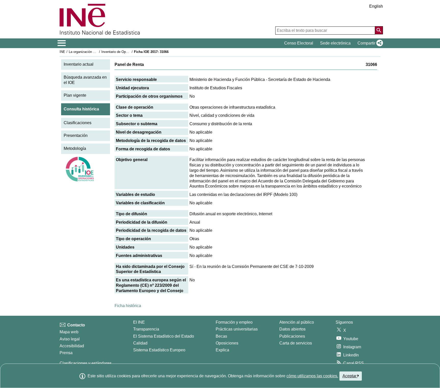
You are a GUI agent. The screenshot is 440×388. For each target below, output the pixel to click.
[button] (369, 43)
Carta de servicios (295, 343)
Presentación (76, 135)
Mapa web (69, 332)
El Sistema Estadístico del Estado (163, 336)
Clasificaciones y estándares (86, 363)
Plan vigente (75, 95)
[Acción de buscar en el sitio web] (379, 30)
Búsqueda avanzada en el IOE (85, 80)
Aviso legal (70, 339)
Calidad (140, 343)
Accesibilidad (72, 346)
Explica (222, 350)
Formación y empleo (234, 322)
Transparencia (146, 329)
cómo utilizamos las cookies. (312, 376)
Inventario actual (78, 64)
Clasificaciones (77, 123)
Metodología (75, 148)
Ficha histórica (128, 306)
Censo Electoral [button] (298, 43)
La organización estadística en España (97, 52)
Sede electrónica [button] (335, 43)
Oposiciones (227, 343)
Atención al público (296, 322)
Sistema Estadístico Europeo (159, 350)
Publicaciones (292, 336)
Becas (221, 336)
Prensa (66, 353)
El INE (139, 322)
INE (62, 52)
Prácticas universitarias (237, 329)
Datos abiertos (292, 329)
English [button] (376, 6)
